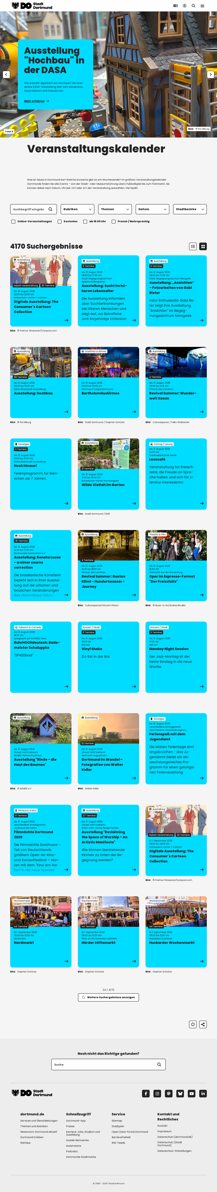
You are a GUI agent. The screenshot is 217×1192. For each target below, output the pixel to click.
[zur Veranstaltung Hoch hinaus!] (40, 474)
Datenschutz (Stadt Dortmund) (169, 1143)
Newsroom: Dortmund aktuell (38, 1132)
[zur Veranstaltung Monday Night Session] (176, 657)
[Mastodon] (169, 1093)
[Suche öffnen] (193, 5)
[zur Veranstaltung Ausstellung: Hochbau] (40, 382)
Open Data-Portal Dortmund (130, 1132)
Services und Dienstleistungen (39, 1121)
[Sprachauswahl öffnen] (176, 5)
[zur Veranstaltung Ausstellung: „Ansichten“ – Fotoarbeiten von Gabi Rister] (176, 291)
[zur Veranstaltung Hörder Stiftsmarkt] (108, 932)
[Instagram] (157, 1093)
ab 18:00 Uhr (97, 221)
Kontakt (162, 1126)
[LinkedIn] (203, 1093)
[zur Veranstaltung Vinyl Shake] (108, 657)
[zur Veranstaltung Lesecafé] (176, 474)
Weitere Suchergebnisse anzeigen (111, 997)
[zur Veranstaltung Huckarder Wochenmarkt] (176, 932)
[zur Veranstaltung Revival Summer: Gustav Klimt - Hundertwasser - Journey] (108, 565)
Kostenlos (71, 221)
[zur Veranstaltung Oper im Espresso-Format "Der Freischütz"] (176, 565)
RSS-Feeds (118, 1143)
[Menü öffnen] (202, 5)
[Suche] (159, 1064)
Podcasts (72, 1151)
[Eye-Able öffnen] (184, 5)
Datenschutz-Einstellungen (174, 1151)
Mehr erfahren (34, 101)
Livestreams (73, 1146)
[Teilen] (203, 1024)
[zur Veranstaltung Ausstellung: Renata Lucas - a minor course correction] (40, 565)
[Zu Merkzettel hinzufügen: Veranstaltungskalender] (193, 1024)
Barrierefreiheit (121, 1137)
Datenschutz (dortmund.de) (175, 1137)
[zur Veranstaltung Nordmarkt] (40, 932)
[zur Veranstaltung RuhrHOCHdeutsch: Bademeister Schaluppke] (40, 657)
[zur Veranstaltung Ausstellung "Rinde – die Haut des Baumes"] (40, 748)
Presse (70, 1126)
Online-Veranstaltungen (34, 221)
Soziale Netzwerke (77, 1140)
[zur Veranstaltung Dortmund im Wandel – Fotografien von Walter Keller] (108, 748)
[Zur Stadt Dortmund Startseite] (32, 5)
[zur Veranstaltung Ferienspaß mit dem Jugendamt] (176, 748)
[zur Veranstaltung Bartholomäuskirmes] (108, 382)
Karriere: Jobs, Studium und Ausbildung (83, 1133)
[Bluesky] (180, 1093)
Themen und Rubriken (34, 1126)
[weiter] (210, 74)
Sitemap (117, 1121)
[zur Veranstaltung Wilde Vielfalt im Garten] (108, 474)
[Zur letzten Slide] (6, 74)
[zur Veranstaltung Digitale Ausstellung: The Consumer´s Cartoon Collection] (40, 291)
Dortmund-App (76, 1121)
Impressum (164, 1131)
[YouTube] (191, 1093)
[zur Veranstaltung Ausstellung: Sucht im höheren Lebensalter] (108, 291)
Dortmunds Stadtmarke (81, 1157)
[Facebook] (146, 1093)
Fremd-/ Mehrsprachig (133, 221)
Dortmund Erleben (32, 1137)
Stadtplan (118, 1126)
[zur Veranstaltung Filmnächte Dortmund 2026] (40, 840)
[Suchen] (50, 209)
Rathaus (25, 1143)
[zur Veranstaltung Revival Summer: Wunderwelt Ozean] (176, 382)
